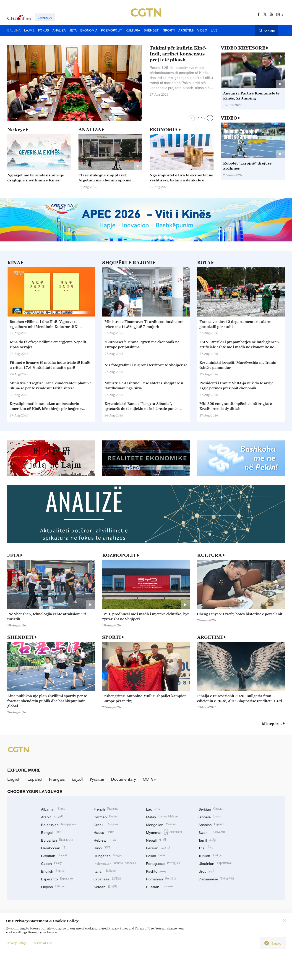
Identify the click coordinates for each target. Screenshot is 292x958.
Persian (158, 848)
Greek (106, 824)
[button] (192, 118)
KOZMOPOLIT (119, 555)
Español (34, 779)
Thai (205, 848)
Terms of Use (42, 943)
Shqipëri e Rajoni (127, 262)
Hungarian (108, 855)
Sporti (111, 637)
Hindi (102, 848)
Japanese (107, 879)
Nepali (156, 840)
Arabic (52, 817)
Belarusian (58, 824)
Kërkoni (269, 31)
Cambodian (53, 848)
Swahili (211, 832)
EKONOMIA (164, 129)
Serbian (211, 809)
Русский (97, 779)
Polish (156, 855)
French (106, 809)
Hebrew (105, 840)
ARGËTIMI (210, 637)
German (106, 817)
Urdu (206, 871)
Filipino (53, 887)
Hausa (104, 832)
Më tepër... (272, 724)
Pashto (156, 871)
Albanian (53, 809)
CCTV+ (149, 779)
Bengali (51, 832)
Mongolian (161, 824)
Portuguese (163, 863)
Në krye (16, 129)
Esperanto (57, 879)
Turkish (210, 855)
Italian (105, 871)
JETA (13, 555)
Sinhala (209, 817)
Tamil (207, 840)
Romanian (161, 879)
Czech (51, 863)
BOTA (204, 262)
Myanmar (164, 832)
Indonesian (115, 863)
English (14, 779)
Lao (153, 809)
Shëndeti (20, 637)
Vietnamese (216, 879)
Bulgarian (57, 840)
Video (229, 118)
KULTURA (209, 555)
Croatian (54, 855)
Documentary (123, 779)
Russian (159, 887)
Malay (162, 817)
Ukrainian (215, 863)
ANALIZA (89, 129)
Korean (105, 887)
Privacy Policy (16, 943)
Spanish (211, 824)
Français (57, 779)
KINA (13, 262)
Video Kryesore (243, 48)
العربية (77, 779)
